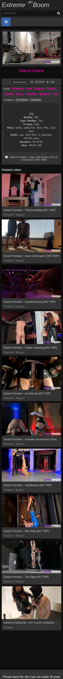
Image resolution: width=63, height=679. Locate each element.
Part (55, 94)
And (28, 88)
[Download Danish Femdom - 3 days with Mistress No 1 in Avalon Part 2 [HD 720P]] (32, 158)
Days (19, 94)
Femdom (18, 88)
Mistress (44, 94)
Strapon (39, 88)
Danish (9, 94)
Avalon (51, 88)
